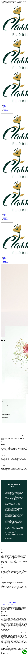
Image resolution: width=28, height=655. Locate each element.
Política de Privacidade (8, 604)
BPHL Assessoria (12, 602)
